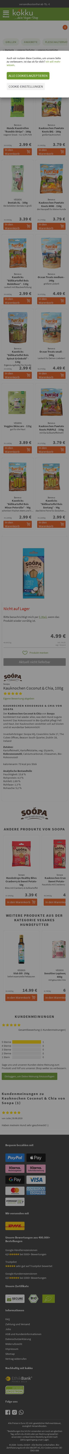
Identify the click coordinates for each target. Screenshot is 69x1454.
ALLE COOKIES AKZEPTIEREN (28, 76)
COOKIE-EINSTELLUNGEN (26, 86)
